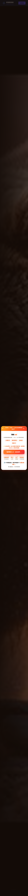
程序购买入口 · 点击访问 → (14, 452)
